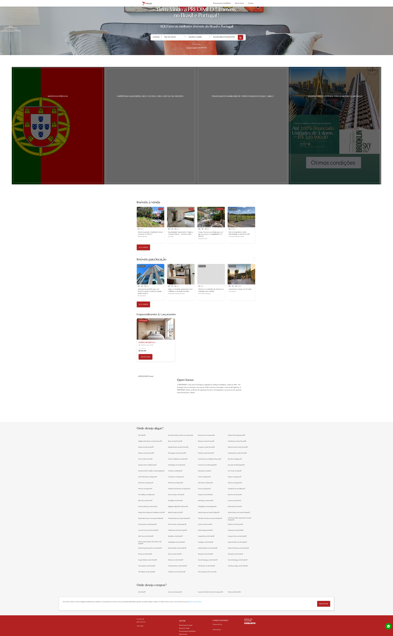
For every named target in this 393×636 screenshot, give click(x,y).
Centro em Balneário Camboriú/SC (178, 459)
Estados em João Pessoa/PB (146, 447)
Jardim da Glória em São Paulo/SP (237, 542)
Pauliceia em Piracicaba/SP (235, 524)
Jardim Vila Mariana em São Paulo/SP (238, 548)
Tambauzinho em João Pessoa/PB (237, 453)
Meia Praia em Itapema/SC (145, 483)
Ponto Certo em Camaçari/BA (206, 435)
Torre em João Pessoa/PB (145, 459)
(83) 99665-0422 (141, 622)
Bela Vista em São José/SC (145, 500)
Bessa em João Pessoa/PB (175, 441)
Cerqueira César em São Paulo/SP (237, 536)
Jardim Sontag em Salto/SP (205, 530)
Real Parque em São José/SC (205, 500)
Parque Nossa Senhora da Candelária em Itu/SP (151, 512)
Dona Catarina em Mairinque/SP (147, 524)
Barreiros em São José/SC (235, 494)
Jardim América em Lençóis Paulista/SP (239, 512)
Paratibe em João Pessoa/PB (206, 453)
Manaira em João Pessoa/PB (146, 453)
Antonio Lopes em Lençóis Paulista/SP (208, 512)
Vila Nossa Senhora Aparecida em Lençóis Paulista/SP (239, 519)
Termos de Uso (217, 624)
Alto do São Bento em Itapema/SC (147, 477)
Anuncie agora (191, 48)
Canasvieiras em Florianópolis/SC (207, 465)
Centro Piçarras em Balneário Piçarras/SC (209, 459)
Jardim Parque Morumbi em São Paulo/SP (150, 548)
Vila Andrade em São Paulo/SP (146, 566)
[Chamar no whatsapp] (388, 626)
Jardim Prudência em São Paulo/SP (207, 548)
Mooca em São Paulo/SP (175, 554)
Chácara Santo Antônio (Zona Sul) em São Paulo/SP (150, 542)
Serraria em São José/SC (234, 500)
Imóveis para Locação (186, 625)
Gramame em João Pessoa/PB (206, 447)
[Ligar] (141, 623)
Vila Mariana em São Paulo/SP (206, 566)
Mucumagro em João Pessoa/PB (177, 453)
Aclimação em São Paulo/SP (235, 530)
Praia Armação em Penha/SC (176, 494)
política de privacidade (194, 602)
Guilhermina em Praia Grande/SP (177, 530)
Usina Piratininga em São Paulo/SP (207, 560)
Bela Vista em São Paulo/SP (145, 536)
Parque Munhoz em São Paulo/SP (147, 560)
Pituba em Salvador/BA (234, 592)
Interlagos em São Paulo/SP (205, 542)
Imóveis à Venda (184, 628)
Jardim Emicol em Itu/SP (235, 506)
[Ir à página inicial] (147, 3)
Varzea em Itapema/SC (204, 488)
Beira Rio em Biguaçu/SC (235, 459)
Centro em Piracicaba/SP (205, 524)
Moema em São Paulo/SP (145, 554)
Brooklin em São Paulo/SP (175, 536)
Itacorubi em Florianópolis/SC (236, 465)
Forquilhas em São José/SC (175, 500)
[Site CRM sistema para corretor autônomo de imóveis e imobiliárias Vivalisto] (250, 623)
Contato (250, 3)
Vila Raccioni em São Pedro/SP (176, 572)
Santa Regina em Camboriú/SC (176, 465)
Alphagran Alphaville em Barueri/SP (178, 506)
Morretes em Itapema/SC (235, 483)
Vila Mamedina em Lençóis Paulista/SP (179, 518)
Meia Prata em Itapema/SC (175, 483)
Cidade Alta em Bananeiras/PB (236, 435)
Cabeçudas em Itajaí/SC (204, 471)
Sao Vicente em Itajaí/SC (235, 471)
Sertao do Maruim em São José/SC (147, 506)
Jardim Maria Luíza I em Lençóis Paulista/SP (150, 518)
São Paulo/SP (142, 435)
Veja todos (143, 247)
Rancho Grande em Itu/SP (175, 512)
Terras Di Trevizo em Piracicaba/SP (148, 530)
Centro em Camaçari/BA (175, 592)
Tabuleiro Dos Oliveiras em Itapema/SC (179, 488)
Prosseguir (323, 604)
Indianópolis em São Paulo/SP (176, 542)
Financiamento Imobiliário (222, 3)
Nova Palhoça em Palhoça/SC (146, 494)
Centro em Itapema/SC (204, 477)
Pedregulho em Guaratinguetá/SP (207, 506)
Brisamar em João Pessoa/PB (206, 441)
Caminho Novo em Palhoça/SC (236, 488)
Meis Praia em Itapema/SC (205, 483)
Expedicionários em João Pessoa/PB (178, 447)
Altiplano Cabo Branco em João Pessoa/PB (150, 441)
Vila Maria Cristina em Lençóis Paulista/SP (210, 518)
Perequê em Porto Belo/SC (205, 494)
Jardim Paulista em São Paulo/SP (177, 548)
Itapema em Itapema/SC (234, 477)
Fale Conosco (217, 629)
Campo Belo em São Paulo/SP (206, 536)
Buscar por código (196, 44)
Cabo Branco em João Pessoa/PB (237, 441)
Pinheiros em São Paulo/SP (175, 560)
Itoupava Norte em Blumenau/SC (147, 465)
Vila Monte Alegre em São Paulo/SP (238, 566)
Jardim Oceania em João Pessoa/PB (238, 447)
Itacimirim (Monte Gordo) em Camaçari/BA (180, 435)
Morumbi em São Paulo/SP (205, 554)
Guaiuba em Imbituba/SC (175, 471)
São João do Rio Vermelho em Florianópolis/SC (151, 471)
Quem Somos (239, 3)
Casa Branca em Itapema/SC (176, 477)
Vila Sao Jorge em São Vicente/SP (207, 572)
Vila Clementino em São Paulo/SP (177, 566)
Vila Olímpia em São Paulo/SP (146, 572)
